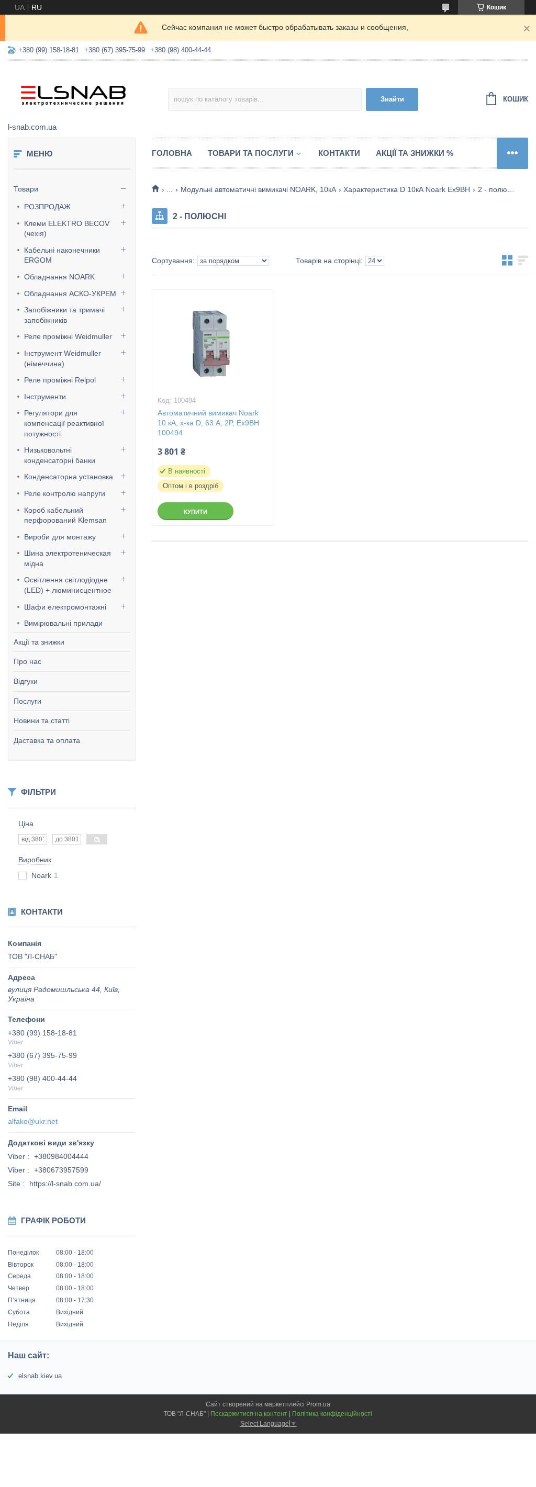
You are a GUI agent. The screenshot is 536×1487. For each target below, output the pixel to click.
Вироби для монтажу (60, 537)
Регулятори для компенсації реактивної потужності (64, 423)
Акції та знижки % (414, 153)
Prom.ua (318, 1404)
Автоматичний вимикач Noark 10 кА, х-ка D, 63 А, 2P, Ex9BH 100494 (208, 423)
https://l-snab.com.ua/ (65, 1183)
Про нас (27, 661)
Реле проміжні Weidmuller (68, 336)
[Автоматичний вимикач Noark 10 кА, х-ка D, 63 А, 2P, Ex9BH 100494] (212, 342)
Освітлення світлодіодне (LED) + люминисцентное (67, 585)
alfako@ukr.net (33, 1121)
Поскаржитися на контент (248, 1413)
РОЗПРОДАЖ (47, 206)
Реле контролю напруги (64, 493)
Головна (172, 153)
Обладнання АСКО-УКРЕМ (70, 293)
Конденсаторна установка (68, 476)
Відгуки (26, 681)
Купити (195, 512)
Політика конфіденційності (332, 1413)
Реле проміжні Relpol (60, 380)
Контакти (339, 153)
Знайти (392, 99)
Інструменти (45, 396)
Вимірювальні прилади (63, 623)
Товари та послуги (251, 153)
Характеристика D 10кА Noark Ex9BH (406, 189)
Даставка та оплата (47, 740)
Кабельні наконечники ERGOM (62, 255)
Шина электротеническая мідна (67, 558)
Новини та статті (42, 720)
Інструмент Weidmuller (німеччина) (62, 358)
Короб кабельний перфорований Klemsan (65, 515)
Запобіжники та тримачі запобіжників (64, 315)
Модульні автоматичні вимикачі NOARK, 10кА (258, 189)
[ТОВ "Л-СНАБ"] (88, 92)
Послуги (27, 701)
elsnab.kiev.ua (40, 1376)
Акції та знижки (39, 642)
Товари (26, 189)
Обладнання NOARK (59, 277)
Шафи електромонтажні (65, 607)
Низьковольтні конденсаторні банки (59, 455)
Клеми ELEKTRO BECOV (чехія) (66, 228)
